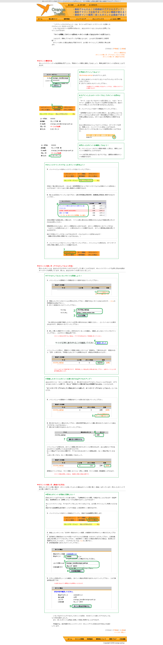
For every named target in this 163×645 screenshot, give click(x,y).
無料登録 (67, 19)
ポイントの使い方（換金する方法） (114, 57)
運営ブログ (112, 639)
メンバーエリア (81, 19)
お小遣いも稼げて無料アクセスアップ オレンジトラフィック (19, 11)
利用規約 (90, 639)
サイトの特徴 (79, 639)
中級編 (115, 48)
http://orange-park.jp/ (86, 75)
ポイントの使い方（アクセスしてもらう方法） (111, 55)
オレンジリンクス (98, 19)
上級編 (123, 48)
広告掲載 (122, 639)
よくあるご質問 (115, 19)
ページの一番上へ (120, 632)
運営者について (101, 639)
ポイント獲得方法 (120, 53)
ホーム (40, 19)
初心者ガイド (53, 19)
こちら (112, 301)
